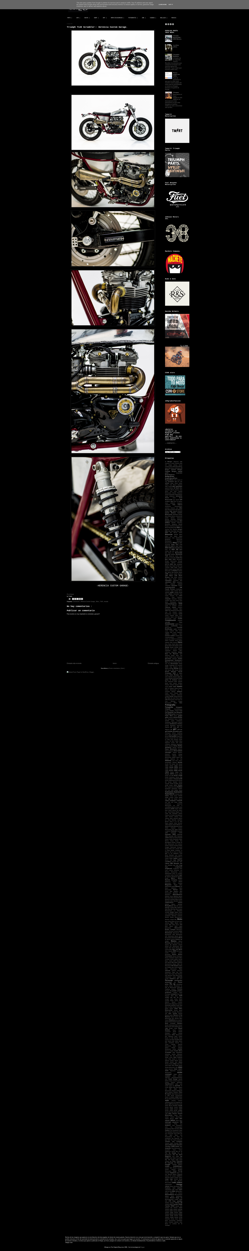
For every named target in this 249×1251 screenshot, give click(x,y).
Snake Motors (178, 1074)
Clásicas (168, 607)
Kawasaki (174, 831)
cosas (167, 630)
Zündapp (167, 1225)
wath (166, 1191)
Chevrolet (175, 598)
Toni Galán (176, 1156)
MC (178, 897)
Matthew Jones (169, 896)
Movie (180, 937)
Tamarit (175, 1113)
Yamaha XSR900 (178, 1214)
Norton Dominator (177, 956)
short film (179, 1063)
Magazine (169, 884)
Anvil (176, 497)
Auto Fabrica (177, 504)
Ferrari (171, 696)
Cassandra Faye (177, 594)
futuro (176, 715)
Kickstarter (176, 839)
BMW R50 (179, 547)
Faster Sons (169, 693)
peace (175, 977)
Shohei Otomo (169, 1063)
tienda (177, 1146)
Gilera (175, 727)
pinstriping (179, 984)
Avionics (173, 508)
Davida (167, 647)
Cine (180, 604)
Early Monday (175, 675)
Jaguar (177, 808)
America (177, 489)
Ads (174, 486)
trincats (167, 1161)
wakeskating (168, 1189)
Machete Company (171, 880)
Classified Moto (177, 609)
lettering (179, 860)
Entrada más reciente (74, 663)
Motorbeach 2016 (170, 934)
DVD (175, 673)
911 (176, 479)
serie (175, 1057)
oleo (173, 967)
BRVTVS (167, 564)
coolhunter (175, 626)
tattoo (173, 1120)
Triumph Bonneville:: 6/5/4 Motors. (177, 37)
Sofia (175, 1076)
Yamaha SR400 (177, 1204)
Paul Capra (172, 973)
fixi (166, 698)
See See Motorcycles (176, 1055)
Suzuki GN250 (178, 1107)
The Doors (177, 1128)
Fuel (181, 710)
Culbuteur (179, 632)
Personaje (169, 980)
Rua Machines (170, 1036)
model (172, 912)
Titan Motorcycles (176, 1148)
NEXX (180, 949)
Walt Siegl (175, 1189)
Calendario (169, 580)
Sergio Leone (169, 1057)
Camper (180, 585)
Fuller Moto (169, 715)
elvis (171, 683)
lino (166, 865)
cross (175, 632)
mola (166, 914)
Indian (167, 795)
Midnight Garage (169, 907)
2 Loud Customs (175, 463)
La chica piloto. (176, 46)
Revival (180, 1013)
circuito (180, 605)
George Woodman (171, 725)
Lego (175, 860)
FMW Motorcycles (170, 699)
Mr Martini (168, 939)
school (175, 1049)
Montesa (167, 919)
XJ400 (180, 1199)
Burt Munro (168, 572)
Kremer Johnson (169, 845)
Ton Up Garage (171, 1153)
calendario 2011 (177, 580)
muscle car (178, 939)
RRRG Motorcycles (177, 1034)
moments (171, 914)
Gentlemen (179, 720)
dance (177, 640)
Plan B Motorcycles (171, 987)
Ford (176, 699)
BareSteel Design (177, 514)
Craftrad (172, 630)
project (176, 992)
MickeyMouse (169, 906)
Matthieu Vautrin (178, 896)
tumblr (169, 1166)
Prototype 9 (168, 994)
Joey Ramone (178, 815)
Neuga (178, 947)
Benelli (180, 524)
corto (176, 629)
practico (179, 990)
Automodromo (178, 506)
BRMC (175, 559)
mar (181, 886)
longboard (169, 868)
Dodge (180, 663)
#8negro (170, 461)
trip (171, 1161)
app (174, 499)
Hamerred (174, 744)
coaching (176, 613)
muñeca (173, 939)
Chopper (176, 92)
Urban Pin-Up (177, 1171)
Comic (180, 618)
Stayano (174, 1090)
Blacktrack (179, 541)
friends (172, 710)
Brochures (179, 559)
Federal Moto (178, 693)
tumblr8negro (177, 1166)
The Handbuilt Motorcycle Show (173, 1132)
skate (180, 1067)
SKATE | (87, 18)
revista (175, 1013)
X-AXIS (177, 1199)
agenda (167, 488)
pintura (171, 986)
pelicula (179, 977)
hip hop (179, 759)
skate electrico (169, 1069)
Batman (168, 519)
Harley (176, 746)
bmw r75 (168, 549)
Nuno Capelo (169, 960)
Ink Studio (175, 799)
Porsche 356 (168, 990)
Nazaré (167, 946)
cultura (168, 634)
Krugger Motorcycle (171, 847)
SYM (178, 1112)
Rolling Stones (178, 1026)
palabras (174, 970)
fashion (179, 691)
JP (179, 821)
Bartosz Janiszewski (177, 516)
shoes (180, 1062)
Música (180, 941)
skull (167, 1070)
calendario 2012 (171, 582)
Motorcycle (171, 936)
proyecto (174, 994)
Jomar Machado (172, 820)
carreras (167, 592)
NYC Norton (168, 962)
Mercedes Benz (169, 901)
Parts (181, 972)
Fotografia (170, 705)
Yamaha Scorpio (170, 1202)
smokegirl (169, 1074)
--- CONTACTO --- (170, 443)
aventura (168, 508)
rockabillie (173, 1023)
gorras (167, 736)
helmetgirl (169, 752)
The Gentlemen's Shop (176, 1130)
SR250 (171, 1087)
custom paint (178, 635)
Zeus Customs (169, 1222)
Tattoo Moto (179, 1120)
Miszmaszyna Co (171, 910)
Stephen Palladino (173, 1092)
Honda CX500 (178, 775)
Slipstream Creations (176, 1070)
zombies (175, 1223)
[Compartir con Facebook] (80, 599)
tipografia (168, 1148)
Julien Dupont (169, 824)
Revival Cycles (169, 1015)
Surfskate (175, 1105)
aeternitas (179, 486)
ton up (180, 1151)
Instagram (173, 800)
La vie (170, 853)
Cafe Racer (169, 575)
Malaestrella (168, 886)
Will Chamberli (178, 1194)
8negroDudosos (170, 474)
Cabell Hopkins (178, 574)
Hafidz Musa (178, 741)
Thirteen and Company (173, 1141)
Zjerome (177, 1222)
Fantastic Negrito (171, 691)
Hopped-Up (170, 786)
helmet (180, 750)
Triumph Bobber (177, 1164)
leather (175, 858)
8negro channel (171, 469)
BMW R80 (176, 549)
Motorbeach (169, 933)
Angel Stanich (178, 494)
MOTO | (69, 18)
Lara (176, 855)
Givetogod (168, 733)
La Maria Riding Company (173, 850)
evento (179, 686)
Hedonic (180, 749)
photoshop (169, 982)
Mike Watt (173, 909)
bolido (177, 551)
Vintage (179, 1184)
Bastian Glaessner (176, 517)
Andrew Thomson (177, 493)
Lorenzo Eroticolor (174, 870)
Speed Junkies (173, 1080)
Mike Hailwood (178, 907)
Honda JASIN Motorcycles (172, 780)
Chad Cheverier (177, 597)
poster (174, 990)
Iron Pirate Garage (176, 802)
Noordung (168, 954)
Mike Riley (168, 909)
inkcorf (180, 799)
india (181, 794)
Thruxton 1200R (170, 1146)
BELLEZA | (163, 18)
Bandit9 (180, 511)
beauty (167, 521)
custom (172, 635)
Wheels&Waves (170, 1194)
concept (172, 622)
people (167, 978)
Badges (167, 511)
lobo (174, 865)
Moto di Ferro (175, 921)
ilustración (178, 792)
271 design (169, 465)
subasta (174, 1100)
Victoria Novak (178, 1179)
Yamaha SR (178, 1202)
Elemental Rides (173, 681)
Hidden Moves (176, 757)
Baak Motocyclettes (170, 509)
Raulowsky (168, 1005)
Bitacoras (169, 534)
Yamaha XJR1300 (177, 1209)
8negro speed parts (173, 472)
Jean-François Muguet (174, 812)
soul (166, 1079)
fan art (180, 690)
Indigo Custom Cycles (172, 797)
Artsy (175, 501)
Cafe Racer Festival (176, 577)
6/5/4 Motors (171, 468)
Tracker (173, 1159)
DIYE (179, 662)
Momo (176, 914)
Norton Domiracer (170, 957)
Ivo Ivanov (177, 807)
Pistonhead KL (178, 986)
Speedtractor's (170, 1084)
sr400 (174, 1087)
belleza (168, 522)
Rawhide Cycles (175, 1005)
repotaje (174, 1011)
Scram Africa (178, 1050)
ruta (170, 1039)
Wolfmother (179, 1196)
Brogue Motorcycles (171, 561)
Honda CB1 (175, 764)
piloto (167, 984)
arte (172, 501)
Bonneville (178, 553)
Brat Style (169, 559)
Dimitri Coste (173, 657)
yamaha (179, 1201)
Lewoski (174, 861)
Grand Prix (179, 736)
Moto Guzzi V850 (177, 924)
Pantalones (168, 972)
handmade (179, 744)
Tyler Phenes (174, 1167)
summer (180, 1100)
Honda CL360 (178, 773)
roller (173, 1026)
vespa (167, 1179)
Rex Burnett (176, 1018)
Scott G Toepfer (169, 1050)
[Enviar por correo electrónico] (73, 599)
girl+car (180, 729)
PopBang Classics (171, 989)
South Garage (173, 1079)
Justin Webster (177, 824)
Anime (169, 497)
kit (181, 842)
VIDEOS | (153, 18)
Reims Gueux (169, 1008)
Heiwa (176, 750)
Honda (180, 762)
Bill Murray (174, 532)
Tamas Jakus (178, 1115)
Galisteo (171, 717)
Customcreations (171, 637)
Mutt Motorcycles (176, 943)
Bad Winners (179, 509)
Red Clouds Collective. (176, 1007)
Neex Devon (172, 947)
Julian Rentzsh (178, 823)
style (168, 1100)
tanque (167, 1117)
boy (181, 557)
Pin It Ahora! (70, 594)
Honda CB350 (174, 767)
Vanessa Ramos (172, 1174)
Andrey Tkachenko (170, 494)
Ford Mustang (171, 701)
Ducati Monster (171, 671)
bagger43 (175, 511)
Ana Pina (174, 491)
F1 (169, 688)
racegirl (167, 999)
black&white (179, 537)
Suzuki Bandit (169, 1107)
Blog (175, 543)
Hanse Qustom (169, 745)
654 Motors (178, 468)
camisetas (174, 585)
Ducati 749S (171, 670)
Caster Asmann (170, 595)
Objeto (176, 962)
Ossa (176, 967)
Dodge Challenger (170, 665)
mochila (167, 912)
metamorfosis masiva (173, 902)
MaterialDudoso (177, 894)
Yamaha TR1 (169, 1207)
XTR (167, 1201)
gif (171, 727)
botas (178, 557)
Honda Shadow (173, 782)
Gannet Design (177, 717)
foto (180, 703)
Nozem (180, 959)
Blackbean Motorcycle (173, 539)
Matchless (169, 894)
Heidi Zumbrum (169, 750)
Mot (175, 919)
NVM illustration (177, 960)
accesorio (171, 481)
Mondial (180, 914)
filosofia (180, 696)
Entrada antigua (153, 663)
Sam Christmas (170, 1042)
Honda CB (168, 764)
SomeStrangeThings (177, 1077)
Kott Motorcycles (170, 844)
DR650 (167, 666)
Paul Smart (176, 975)
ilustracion (169, 792)
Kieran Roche (175, 840)
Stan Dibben (179, 1087)
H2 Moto (172, 741)
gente (174, 720)
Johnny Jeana (169, 818)
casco (170, 594)
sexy (166, 1059)
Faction (180, 688)
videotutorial (170, 1184)
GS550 (180, 737)
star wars (174, 1089)
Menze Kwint (178, 899)
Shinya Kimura (170, 1062)
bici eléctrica (174, 529)
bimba (180, 532)
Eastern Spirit (177, 676)
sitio (176, 1067)
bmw (173, 544)
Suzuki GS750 (169, 1110)
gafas (167, 717)
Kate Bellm (175, 829)
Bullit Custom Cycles (171, 569)
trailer (177, 1159)
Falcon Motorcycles (171, 690)
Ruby (177, 1036)
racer (172, 999)
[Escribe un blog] (75, 599)
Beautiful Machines (176, 519)
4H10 (174, 466)
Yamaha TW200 (178, 1207)
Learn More (163, 4)
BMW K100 (179, 544)
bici (178, 527)
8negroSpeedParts (171, 478)
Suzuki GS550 (178, 1108)
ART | (105, 18)
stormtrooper (178, 1095)
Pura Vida (179, 994)
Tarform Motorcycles (176, 1117)
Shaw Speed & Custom (175, 1059)
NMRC (175, 951)
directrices (179, 657)
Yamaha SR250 (169, 1204)
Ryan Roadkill (175, 1039)
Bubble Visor (169, 566)
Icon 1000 (171, 790)
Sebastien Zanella (171, 1054)
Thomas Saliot (169, 1143)
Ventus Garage (174, 1177)
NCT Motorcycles (175, 946)
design (180, 652)
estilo (175, 686)
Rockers (179, 1023)
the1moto (179, 1140)
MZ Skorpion (174, 944)
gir (172, 729)
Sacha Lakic (171, 1041)
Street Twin (179, 1098)
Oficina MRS (176, 964)
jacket (173, 808)
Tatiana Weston (170, 1118)
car (181, 587)
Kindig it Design (176, 842)
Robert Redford (169, 1021)
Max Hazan (168, 897)
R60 (172, 997)
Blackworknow (169, 542)
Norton (175, 954)
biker (167, 532)
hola (174, 760)
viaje (172, 1179)
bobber (167, 551)
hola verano (178, 760)
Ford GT (180, 699)
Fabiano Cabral (174, 688)
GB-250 (168, 720)
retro (170, 1013)
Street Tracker (172, 1098)
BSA (172, 564)
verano (180, 1177)
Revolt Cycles (175, 1016)
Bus (173, 572)
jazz (166, 812)
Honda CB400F (174, 769)
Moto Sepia (178, 926)
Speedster (179, 1082)
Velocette (167, 1177)
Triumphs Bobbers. (176, 55)
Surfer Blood (169, 1105)
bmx (181, 549)
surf (170, 1104)
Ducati (176, 668)
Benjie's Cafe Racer (170, 525)
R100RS (167, 997)
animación (179, 496)
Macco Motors (176, 878)
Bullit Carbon (178, 567)
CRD (177, 630)
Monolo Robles (170, 917)
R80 (175, 997)
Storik (173, 1095)
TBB (181, 1122)
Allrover (172, 489)
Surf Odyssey (175, 1103)
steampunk (179, 1090)
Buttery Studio (178, 572)
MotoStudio (175, 937)
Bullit (173, 567)
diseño (180, 658)
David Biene (175, 644)
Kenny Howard (178, 837)
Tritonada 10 (172, 1163)
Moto (97, 601)
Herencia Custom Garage (88, 601)
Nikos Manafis (169, 951)
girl (175, 729)
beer (178, 521)
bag (171, 511)
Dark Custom (174, 642)
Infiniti (180, 797)
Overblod (179, 967)
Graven (167, 737)
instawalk (179, 800)
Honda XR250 (173, 785)
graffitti (174, 736)
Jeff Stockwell (173, 813)
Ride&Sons (172, 1020)
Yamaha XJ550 (169, 1209)
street (177, 1097)
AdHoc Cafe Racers (171, 484)
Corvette (180, 629)
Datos (180, 642)
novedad (167, 959)
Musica (175, 941)
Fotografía (170, 707)
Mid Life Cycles (178, 905)
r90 (178, 997)
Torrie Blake (172, 1158)
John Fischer (169, 816)
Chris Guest (175, 600)
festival (176, 696)
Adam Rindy (174, 483)
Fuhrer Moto (179, 714)
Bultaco (175, 570)
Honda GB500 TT (169, 778)
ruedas (180, 1036)
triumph (106, 601)
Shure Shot (171, 1065)
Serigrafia (179, 1057)
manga (173, 886)
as (177, 501)
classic (175, 607)
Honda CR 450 (169, 775)
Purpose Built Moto (172, 995)
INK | (144, 18)
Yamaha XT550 (169, 1215)
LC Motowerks (177, 856)
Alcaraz (171, 488)
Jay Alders (179, 810)
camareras (168, 585)
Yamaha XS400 (169, 1210)
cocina (167, 615)
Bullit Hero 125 (169, 570)
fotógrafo (169, 709)
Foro (176, 703)
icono (176, 790)
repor (170, 1011)
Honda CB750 (170, 774)
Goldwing (179, 733)
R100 (180, 995)
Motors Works (178, 936)
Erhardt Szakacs (175, 684)
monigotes (168, 915)
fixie (169, 698)
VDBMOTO (179, 1176)
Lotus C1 (175, 873)
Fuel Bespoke (169, 712)
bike (166, 531)
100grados (176, 461)
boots (177, 556)
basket (168, 517)
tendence (168, 1125)
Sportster (178, 1085)
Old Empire (175, 965)
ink (169, 799)
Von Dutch (177, 1186)
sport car (172, 1085)
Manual (177, 886)
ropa (167, 1028)
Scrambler (169, 1052)
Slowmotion (171, 1072)
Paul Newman (178, 973)
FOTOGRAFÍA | (133, 18)
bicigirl (180, 529)
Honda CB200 (174, 765)
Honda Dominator (170, 777)
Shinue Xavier (178, 1060)
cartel (172, 592)
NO (178, 951)
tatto (181, 1118)
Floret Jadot (179, 698)
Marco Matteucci (172, 888)
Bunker (180, 570)
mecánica (173, 899)
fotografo (179, 707)
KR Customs (178, 844)
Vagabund (173, 1172)
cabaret (171, 574)
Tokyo (176, 1149)
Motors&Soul (168, 937)
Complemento (171, 620)
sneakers (169, 1076)
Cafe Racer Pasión (171, 579)
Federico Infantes (171, 694)
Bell (181, 521)
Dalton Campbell (170, 640)
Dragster (176, 666)
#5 (166, 461)
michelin (180, 904)
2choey (176, 465)
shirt (177, 1062)
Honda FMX (179, 777)
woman (167, 1197)
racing (176, 999)
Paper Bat (176, 972)
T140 (101, 601)
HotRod (179, 787)
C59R (167, 574)
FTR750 (177, 710)
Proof (180, 992)
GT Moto (168, 739)
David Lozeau (178, 645)
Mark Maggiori (175, 891)
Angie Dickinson (170, 496)
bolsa (180, 551)
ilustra (180, 790)
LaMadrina (176, 853)
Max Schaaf (174, 897)
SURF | (96, 18)
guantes (176, 739)
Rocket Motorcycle (170, 1025)
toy (166, 1159)
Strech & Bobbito (170, 1097)
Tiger (181, 1146)
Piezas (180, 982)
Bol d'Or (172, 551)
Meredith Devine (178, 901)
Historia (168, 760)
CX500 (172, 639)
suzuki (180, 1105)
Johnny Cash (178, 816)
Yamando (168, 1218)
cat (177, 595)
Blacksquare (171, 541)
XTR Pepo (173, 1201)
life (172, 863)
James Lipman (172, 810)
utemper (167, 1172)
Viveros (172, 1186)
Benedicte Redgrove (172, 524)
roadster (180, 1020)
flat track (173, 698)
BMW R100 (168, 548)
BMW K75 (168, 546)
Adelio (180, 483)
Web (173, 1191)
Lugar (180, 875)
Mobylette (179, 910)
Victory (167, 1180)
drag (171, 666)
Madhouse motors (172, 881)
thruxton (179, 1144)
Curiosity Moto (177, 634)
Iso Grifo (177, 805)
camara (180, 584)
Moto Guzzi (175, 923)
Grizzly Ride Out (174, 737)
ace (176, 481)
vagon (178, 1172)
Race (181, 997)
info (166, 799)
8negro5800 (179, 473)
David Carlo (172, 645)
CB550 (180, 595)
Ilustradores (170, 794)
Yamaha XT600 (178, 1215)
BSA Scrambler (178, 564)
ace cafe (180, 481)
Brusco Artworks (177, 562)
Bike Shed (171, 531)
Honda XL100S (174, 783)
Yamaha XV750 (178, 1217)
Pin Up (173, 984)
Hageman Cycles (170, 742)
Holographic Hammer (171, 762)
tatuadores (176, 1122)
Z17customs (173, 1220)
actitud (167, 483)
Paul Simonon (169, 975)
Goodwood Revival (177, 734)
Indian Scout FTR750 (176, 795)
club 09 (169, 612)
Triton (174, 1161)
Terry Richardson (177, 1125)
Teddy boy (178, 1123)
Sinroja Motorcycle (170, 1067)
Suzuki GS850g (178, 1110)
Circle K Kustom (171, 605)
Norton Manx (178, 957)
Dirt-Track (168, 658)
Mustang (168, 943)
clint (166, 610)
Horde (175, 786)
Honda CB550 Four (176, 772)
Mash (180, 893)
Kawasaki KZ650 (176, 832)
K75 (170, 826)
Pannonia (179, 970)
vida (172, 1180)
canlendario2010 (172, 587)
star (167, 1089)
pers (181, 978)
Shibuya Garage (170, 1060)
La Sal (174, 852)
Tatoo (177, 1118)
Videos (179, 1182)
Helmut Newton (177, 752)
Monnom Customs (177, 915)
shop (175, 1063)
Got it (171, 4)
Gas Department (170, 719)
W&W (175, 1188)
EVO (166, 688)
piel (176, 982)
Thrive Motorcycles (171, 1144)
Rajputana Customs (177, 1003)
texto (167, 1127)
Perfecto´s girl (175, 978)
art (181, 499)
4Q (176, 466)
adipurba (180, 484)
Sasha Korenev (177, 1046)
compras (180, 620)
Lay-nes (171, 856)
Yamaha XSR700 (169, 1214)
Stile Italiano (175, 1093)
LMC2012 (170, 865)
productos (169, 992)
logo (177, 865)
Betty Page (174, 527)
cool (176, 624)
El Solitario (174, 680)
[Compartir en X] (77, 599)
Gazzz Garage (178, 719)
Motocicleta (170, 927)
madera (180, 880)
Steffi (166, 1092)
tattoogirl (168, 1122)
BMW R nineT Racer (176, 546)
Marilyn (176, 889)
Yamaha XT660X (169, 1217)
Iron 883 (168, 802)
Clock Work (179, 610)
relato (176, 1008)
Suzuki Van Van (169, 1112)
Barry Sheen (168, 516)
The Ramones (176, 1138)
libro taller (179, 861)
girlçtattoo (176, 731)
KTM (170, 848)
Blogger (142, 1247)
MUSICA (173, 18)
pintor (167, 986)
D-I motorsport (178, 639)
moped (172, 919)
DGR (181, 653)
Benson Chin (178, 525)
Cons (180, 622)
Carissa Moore (178, 590)
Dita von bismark (173, 662)
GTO (172, 739)
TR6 (169, 1159)
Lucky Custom (175, 875)
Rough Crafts (173, 1028)
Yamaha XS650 (178, 1212)
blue (178, 542)
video (174, 1182)
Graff (170, 736)
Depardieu (174, 652)
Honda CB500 (173, 770)
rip (177, 1020)
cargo (172, 590)
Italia (172, 807)
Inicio (115, 663)
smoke (179, 1072)
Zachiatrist (179, 1220)
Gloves (174, 733)
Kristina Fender (178, 845)
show (166, 1065)
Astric (168, 503)
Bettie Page (168, 527)
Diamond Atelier (170, 655)
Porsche (179, 989)
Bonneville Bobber (170, 554)
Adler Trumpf (168, 486)
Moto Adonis (168, 921)
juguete (171, 823)
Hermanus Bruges (172, 755)
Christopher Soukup (176, 602)
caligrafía (174, 583)
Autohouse (170, 506)
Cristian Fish (169, 632)
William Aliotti (170, 1196)
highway (174, 759)
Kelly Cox (172, 837)
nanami (180, 944)
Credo (180, 630)
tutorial (167, 1167)
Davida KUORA (174, 647)
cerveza (168, 597)
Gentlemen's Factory (176, 723)
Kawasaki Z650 (173, 836)
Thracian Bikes (178, 1143)
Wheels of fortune (176, 1193)
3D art (171, 466)
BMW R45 (174, 547)
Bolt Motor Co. (170, 552)
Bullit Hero (179, 569)
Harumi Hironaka (177, 747)
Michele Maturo (171, 904)
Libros (167, 863)
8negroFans (169, 476)
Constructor (76, 601)
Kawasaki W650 (171, 834)
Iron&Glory (171, 803)
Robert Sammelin (177, 1021)
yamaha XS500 (169, 1212)
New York (175, 949)
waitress (179, 1188)
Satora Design (171, 1047)
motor (180, 931)
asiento (180, 501)
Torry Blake (179, 1158)
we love (170, 1191)
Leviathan (168, 861)
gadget (180, 715)
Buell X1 (175, 566)
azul (177, 508)
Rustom (176, 1038)
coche (180, 613)
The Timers (174, 1140)
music (168, 941)
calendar (180, 579)
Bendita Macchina (177, 522)
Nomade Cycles (176, 952)
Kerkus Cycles (169, 839)
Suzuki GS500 (169, 1108)
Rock (167, 1023)
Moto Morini (170, 926)
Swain (175, 1112)
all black (177, 488)
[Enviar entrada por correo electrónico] (69, 599)
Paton (167, 973)
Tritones (179, 1163)
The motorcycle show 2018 (172, 1133)
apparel (178, 499)
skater (176, 1069)
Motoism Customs (174, 931)
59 (178, 466)
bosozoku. (173, 557)
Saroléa (174, 1044)
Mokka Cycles (178, 912)
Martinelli (176, 893)
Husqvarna (168, 788)
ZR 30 (180, 1223)
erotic (171, 686)
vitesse (167, 1186)
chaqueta (168, 599)
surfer (180, 1103)
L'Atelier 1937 (178, 848)
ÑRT (173, 962)
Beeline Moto (173, 521)
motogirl (173, 929)
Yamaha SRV (178, 1206)
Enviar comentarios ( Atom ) (117, 668)
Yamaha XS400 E (177, 1210)
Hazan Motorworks (171, 749)
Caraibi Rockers (170, 589)
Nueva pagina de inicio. (176, 74)
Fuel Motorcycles (170, 714)
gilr (178, 727)
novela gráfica (174, 959)
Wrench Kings (175, 1197)
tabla (170, 1113)
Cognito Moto (174, 615)
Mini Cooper (179, 909)
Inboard (177, 794)
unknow (174, 1169)
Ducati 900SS (178, 670)
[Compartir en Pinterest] (82, 599)
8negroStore (169, 480)
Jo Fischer (172, 815)
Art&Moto (168, 501)
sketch (180, 1069)
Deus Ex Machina (172, 653)
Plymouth (179, 987)
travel (180, 1159)
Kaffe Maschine (175, 826)
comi (175, 618)
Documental (175, 663)
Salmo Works (178, 1041)
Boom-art (172, 556)
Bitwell (176, 534)
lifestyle (177, 863)
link (181, 863)
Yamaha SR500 (170, 1206)
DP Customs (178, 665)
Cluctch (176, 612)
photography (178, 980)
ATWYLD (174, 503)
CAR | (78, 18)
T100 (181, 1112)
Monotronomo (178, 917)
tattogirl (167, 1120)
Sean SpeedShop (177, 1052)
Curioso (167, 635)
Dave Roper (168, 644)
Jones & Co (174, 821)
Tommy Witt (174, 1151)
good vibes (168, 734)
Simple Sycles (178, 1065)
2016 (181, 463)
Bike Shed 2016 (178, 531)
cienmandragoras (172, 604)
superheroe (168, 1102)
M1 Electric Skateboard (171, 876)
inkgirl (167, 800)
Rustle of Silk (169, 1038)
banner (168, 513)
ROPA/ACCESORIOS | (117, 18)
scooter (180, 1049)
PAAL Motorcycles (172, 969)
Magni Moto (178, 884)
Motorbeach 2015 (177, 932)
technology (169, 1123)
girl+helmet (169, 731)
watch (180, 1189)
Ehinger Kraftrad (173, 678)
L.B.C (173, 848)
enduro (175, 683)
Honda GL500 (178, 779)
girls (180, 731)
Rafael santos (174, 1000)
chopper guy (168, 600)
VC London (173, 1176)
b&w (180, 508)
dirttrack (175, 658)
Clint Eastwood (172, 610)
